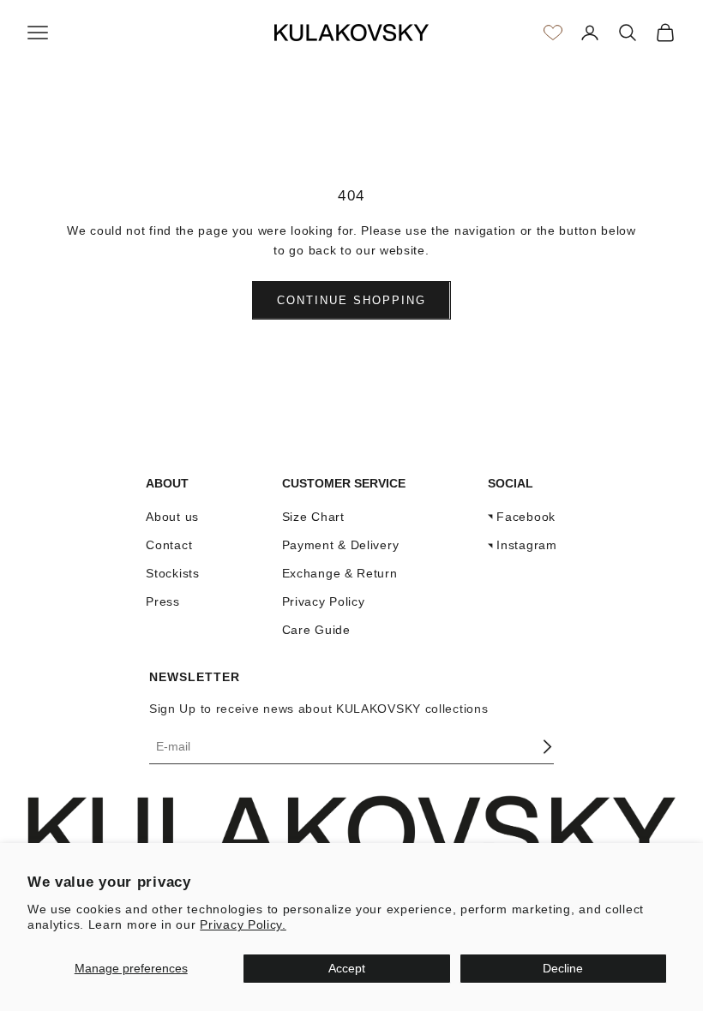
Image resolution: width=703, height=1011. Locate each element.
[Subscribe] (547, 747)
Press (163, 601)
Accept (346, 968)
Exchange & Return (340, 573)
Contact (169, 545)
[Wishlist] (553, 32)
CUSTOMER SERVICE (344, 483)
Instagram (526, 545)
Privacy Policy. (243, 924)
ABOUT (167, 483)
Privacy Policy (323, 601)
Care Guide (316, 630)
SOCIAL (510, 483)
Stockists (172, 573)
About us (172, 516)
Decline (563, 968)
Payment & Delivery (341, 545)
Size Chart (313, 516)
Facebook (526, 516)
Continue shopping (351, 300)
